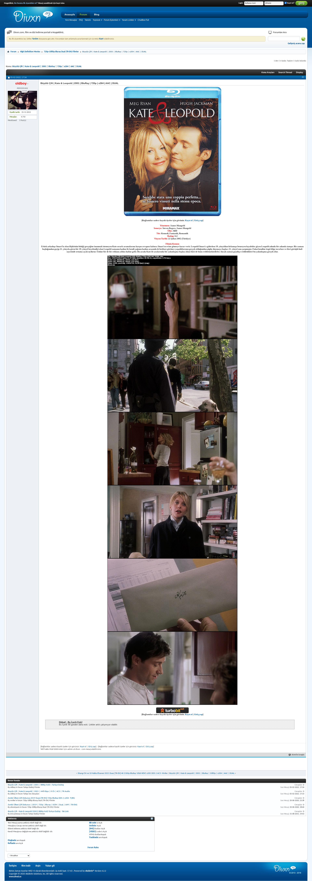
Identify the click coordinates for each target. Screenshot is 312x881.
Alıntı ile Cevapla (298, 755)
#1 (303, 77)
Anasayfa (70, 14)
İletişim (13, 866)
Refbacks (11, 843)
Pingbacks (12, 840)
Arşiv (37, 866)
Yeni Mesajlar (71, 20)
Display (299, 72)
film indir (26, 866)
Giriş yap (198, 220)
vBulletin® (89, 871)
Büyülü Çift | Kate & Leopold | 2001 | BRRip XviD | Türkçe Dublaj (36, 785)
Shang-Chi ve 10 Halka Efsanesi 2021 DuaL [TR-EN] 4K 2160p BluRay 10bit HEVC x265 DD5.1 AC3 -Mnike (122, 773)
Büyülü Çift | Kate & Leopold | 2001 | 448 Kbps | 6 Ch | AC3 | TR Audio (39, 791)
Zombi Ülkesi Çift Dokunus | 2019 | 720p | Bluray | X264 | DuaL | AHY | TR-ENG (42, 805)
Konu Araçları (267, 72)
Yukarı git (50, 866)
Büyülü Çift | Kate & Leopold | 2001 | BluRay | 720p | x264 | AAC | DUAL (47, 66)
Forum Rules (93, 847)
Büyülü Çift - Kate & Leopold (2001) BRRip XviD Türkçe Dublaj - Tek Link (38, 811)
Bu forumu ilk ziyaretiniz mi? (26, 3)
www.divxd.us (15, 877)
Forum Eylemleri (111, 20)
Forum (83, 14)
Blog (96, 14)
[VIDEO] (92, 832)
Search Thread (285, 72)
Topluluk (96, 20)
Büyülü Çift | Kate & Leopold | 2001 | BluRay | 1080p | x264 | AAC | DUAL (201, 773)
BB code (92, 823)
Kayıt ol (189, 220)
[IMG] (91, 829)
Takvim (88, 20)
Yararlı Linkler (128, 20)
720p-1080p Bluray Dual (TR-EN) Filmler (61, 52)
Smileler (93, 826)
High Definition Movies (30, 52)
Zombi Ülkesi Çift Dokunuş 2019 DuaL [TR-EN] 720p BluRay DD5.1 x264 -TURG (41, 798)
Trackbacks (93, 837)
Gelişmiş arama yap (296, 43)
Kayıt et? (290, 3)
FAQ (81, 20)
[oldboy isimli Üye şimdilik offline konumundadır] (22, 100)
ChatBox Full (143, 20)
